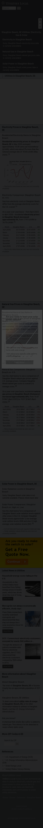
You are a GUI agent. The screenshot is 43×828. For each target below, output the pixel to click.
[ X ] (38, 312)
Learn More (19, 362)
